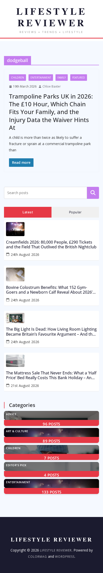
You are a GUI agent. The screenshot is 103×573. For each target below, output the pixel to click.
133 (52, 491)
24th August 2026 (25, 254)
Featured (78, 77)
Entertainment (40, 77)
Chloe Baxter (51, 86)
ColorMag (37, 556)
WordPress (64, 556)
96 (51, 423)
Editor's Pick (16, 465)
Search (93, 192)
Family (62, 77)
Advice (11, 414)
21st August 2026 (25, 385)
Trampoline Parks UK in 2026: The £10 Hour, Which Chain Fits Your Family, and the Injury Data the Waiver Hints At (51, 112)
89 (51, 440)
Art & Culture (17, 431)
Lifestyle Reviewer (56, 550)
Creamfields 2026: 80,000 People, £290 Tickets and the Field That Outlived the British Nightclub (51, 244)
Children (17, 77)
